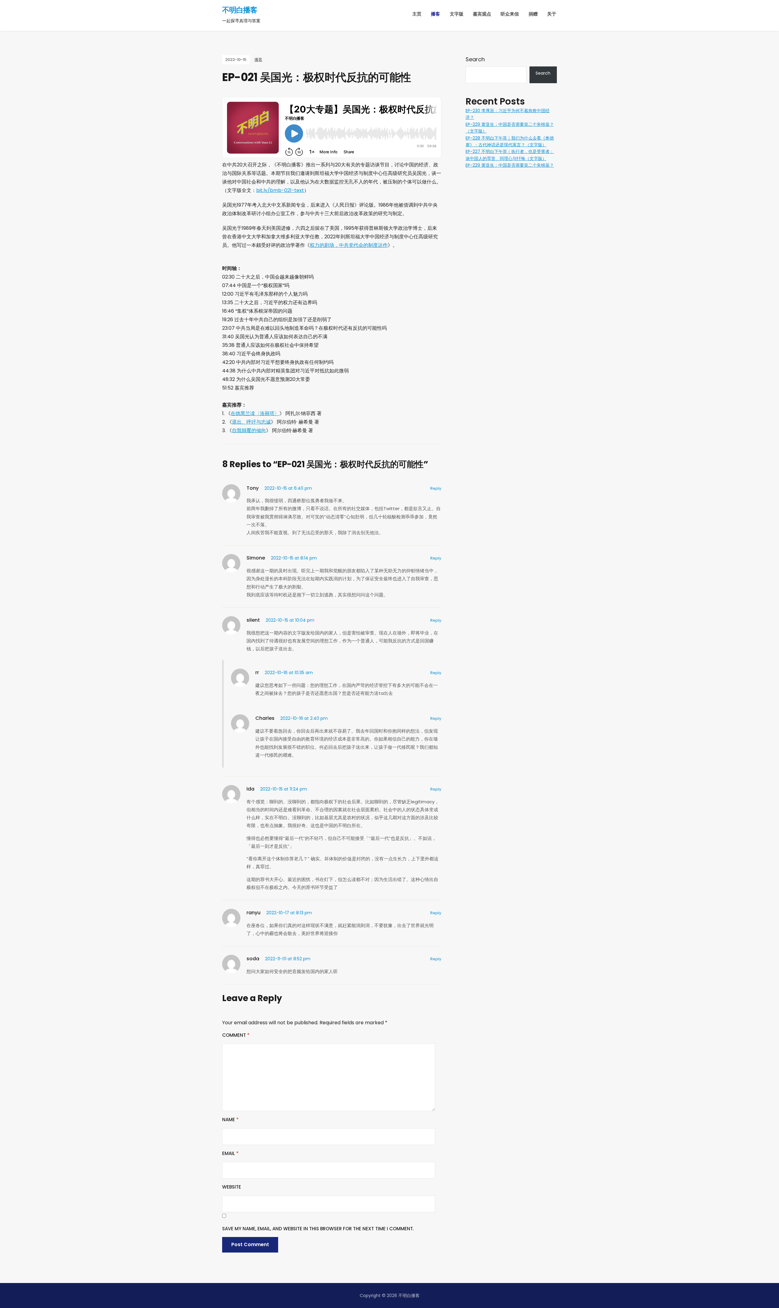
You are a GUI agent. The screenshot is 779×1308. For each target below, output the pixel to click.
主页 (416, 14)
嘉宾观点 (482, 14)
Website (231, 1187)
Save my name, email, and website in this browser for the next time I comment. (318, 1228)
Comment (236, 1035)
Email (230, 1153)
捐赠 (533, 14)
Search (475, 59)
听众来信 (510, 14)
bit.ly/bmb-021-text (280, 190)
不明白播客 (239, 10)
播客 (435, 14)
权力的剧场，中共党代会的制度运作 (349, 245)
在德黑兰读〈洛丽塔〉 (255, 413)
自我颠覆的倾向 (249, 430)
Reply (435, 488)
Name (230, 1119)
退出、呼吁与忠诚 (251, 421)
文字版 (456, 14)
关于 (551, 14)
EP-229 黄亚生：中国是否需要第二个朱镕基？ (510, 165)
